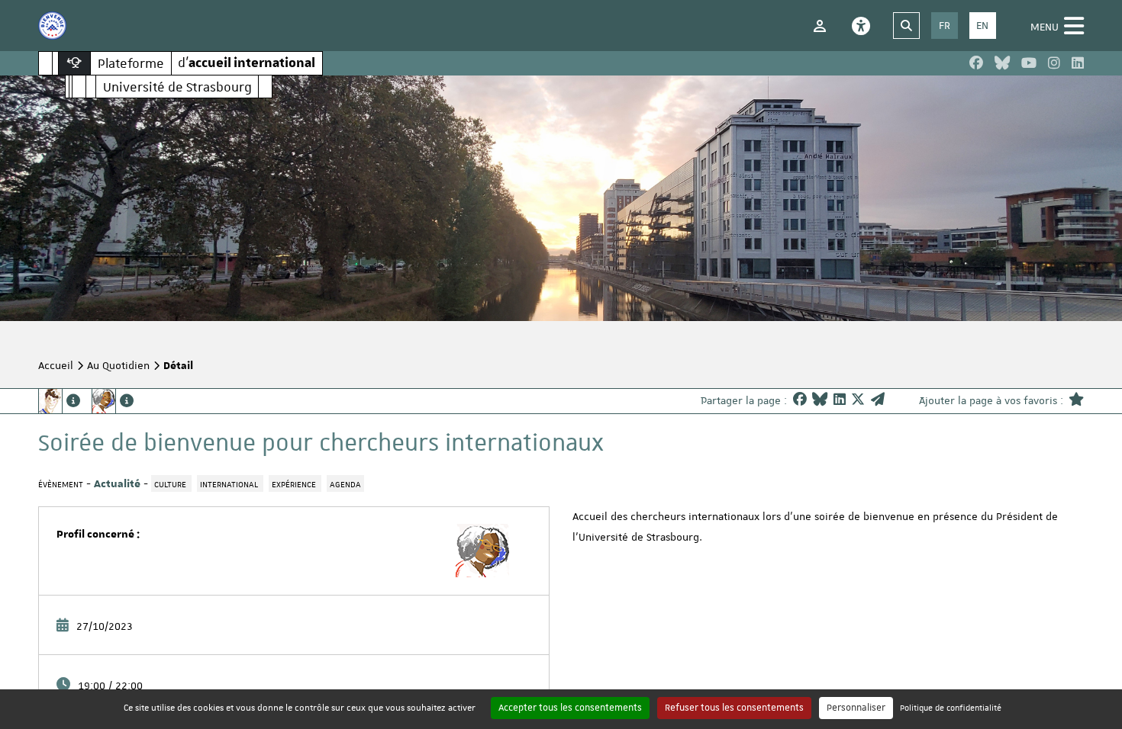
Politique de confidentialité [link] (950, 707)
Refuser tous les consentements (734, 708)
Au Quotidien (118, 365)
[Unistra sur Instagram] (1054, 63)
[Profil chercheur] (113, 401)
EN (982, 25)
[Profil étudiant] (59, 401)
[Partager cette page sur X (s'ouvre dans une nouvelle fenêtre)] (858, 401)
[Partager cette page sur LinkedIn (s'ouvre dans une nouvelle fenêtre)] (839, 401)
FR (944, 25)
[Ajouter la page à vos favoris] (1076, 401)
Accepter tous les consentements (570, 708)
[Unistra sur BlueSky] (1002, 63)
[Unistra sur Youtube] (1029, 63)
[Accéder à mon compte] (820, 26)
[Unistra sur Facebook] (976, 63)
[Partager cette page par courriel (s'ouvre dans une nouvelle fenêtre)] (878, 401)
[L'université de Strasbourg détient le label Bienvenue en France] (52, 25)
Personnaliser (856, 708)
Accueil (55, 365)
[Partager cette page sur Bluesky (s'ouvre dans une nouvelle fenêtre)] (819, 401)
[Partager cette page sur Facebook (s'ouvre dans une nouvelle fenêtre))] (800, 401)
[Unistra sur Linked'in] (1078, 63)
